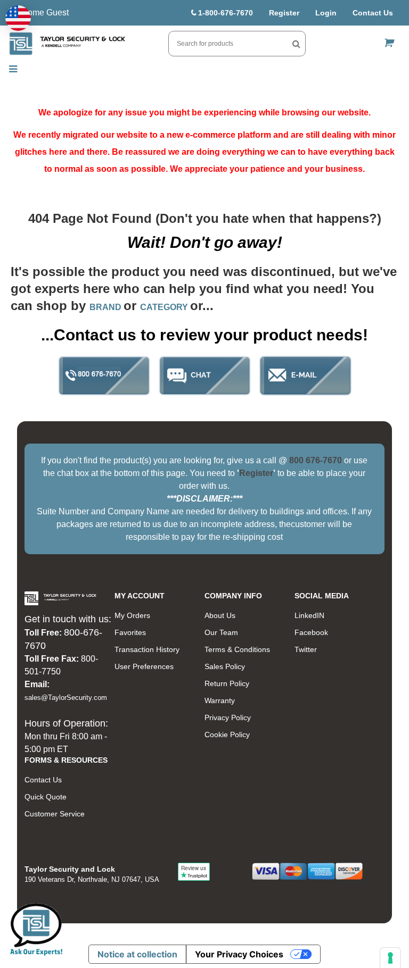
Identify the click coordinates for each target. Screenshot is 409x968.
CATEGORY (165, 307)
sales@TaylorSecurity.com (65, 698)
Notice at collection (137, 954)
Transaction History (146, 649)
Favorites (130, 632)
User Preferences (144, 666)
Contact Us (373, 13)
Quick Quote (45, 796)
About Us (219, 615)
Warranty (219, 700)
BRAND (106, 307)
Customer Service (54, 814)
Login (326, 13)
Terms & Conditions (237, 649)
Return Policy (226, 683)
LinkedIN (309, 615)
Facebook (311, 632)
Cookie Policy (227, 734)
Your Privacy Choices (239, 954)
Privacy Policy (227, 717)
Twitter (306, 649)
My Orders (132, 615)
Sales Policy (224, 666)
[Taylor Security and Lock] (67, 43)
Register (284, 13)
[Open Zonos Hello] (18, 18)
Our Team (221, 632)
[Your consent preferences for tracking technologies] (390, 958)
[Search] (296, 43)
